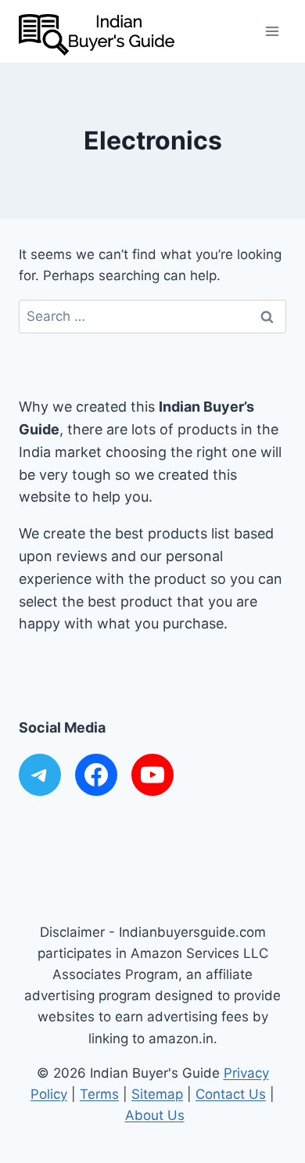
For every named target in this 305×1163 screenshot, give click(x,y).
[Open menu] (271, 31)
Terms (99, 1094)
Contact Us (231, 1094)
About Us (155, 1115)
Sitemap (157, 1094)
